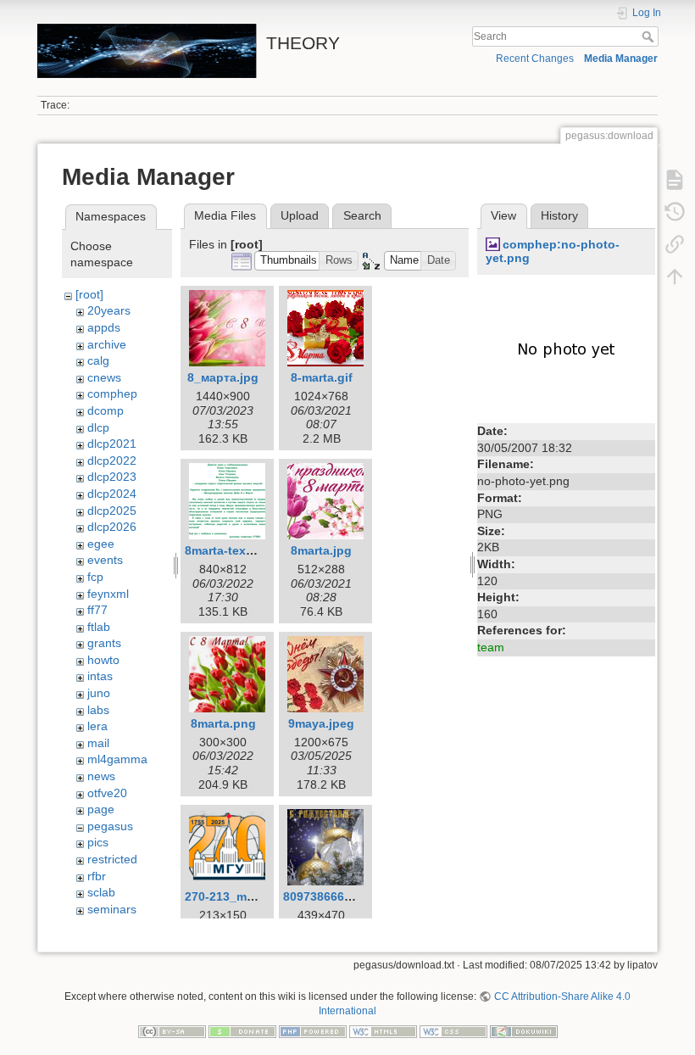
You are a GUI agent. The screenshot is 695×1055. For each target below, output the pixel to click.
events (105, 560)
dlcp (98, 427)
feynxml (108, 593)
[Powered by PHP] (313, 1030)
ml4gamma (117, 759)
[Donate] (242, 1030)
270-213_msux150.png (249, 896)
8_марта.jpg (223, 377)
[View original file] (566, 350)
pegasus (110, 826)
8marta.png (223, 723)
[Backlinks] (674, 244)
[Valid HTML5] (383, 1030)
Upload (300, 215)
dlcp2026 (111, 526)
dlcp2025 (111, 510)
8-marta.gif (322, 377)
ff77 (97, 610)
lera (97, 726)
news (101, 776)
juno (98, 693)
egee (100, 543)
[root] (89, 294)
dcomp (105, 410)
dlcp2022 (111, 460)
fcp (95, 576)
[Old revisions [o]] (674, 212)
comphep (112, 393)
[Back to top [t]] (674, 276)
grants (104, 643)
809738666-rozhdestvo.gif (357, 896)
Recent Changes (535, 58)
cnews (104, 377)
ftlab (98, 627)
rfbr (96, 876)
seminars (111, 909)
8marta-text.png (230, 550)
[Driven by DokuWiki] (524, 1030)
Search (650, 36)
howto (103, 660)
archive (106, 344)
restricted (112, 859)
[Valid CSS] (453, 1030)
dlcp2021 (111, 443)
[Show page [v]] (674, 180)
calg (98, 360)
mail (98, 743)
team (490, 647)
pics (97, 842)
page (100, 809)
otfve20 (107, 793)
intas (100, 676)
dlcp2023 (111, 476)
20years (109, 310)
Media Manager (621, 58)
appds (103, 327)
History (559, 215)
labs (98, 710)
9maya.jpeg (321, 723)
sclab (101, 892)
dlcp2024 (111, 493)
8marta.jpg (321, 550)
